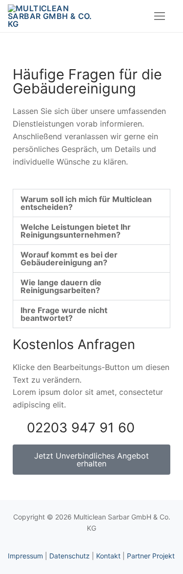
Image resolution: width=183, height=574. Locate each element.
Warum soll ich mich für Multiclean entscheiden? (86, 203)
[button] (91, 203)
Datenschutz (69, 556)
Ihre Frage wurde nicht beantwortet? (63, 314)
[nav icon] (159, 16)
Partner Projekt (151, 556)
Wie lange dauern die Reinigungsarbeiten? (61, 286)
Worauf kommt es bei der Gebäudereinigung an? (69, 258)
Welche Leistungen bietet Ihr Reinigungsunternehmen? (75, 231)
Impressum (25, 556)
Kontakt (108, 556)
